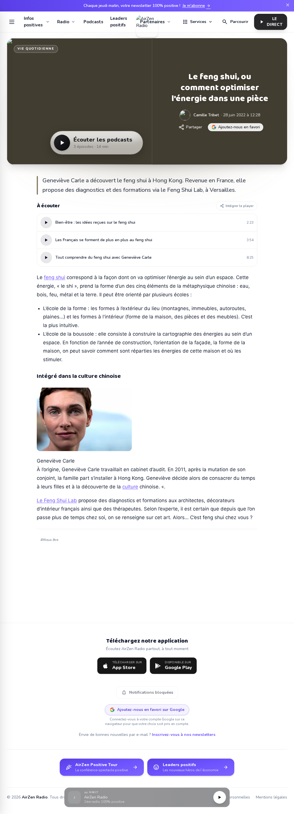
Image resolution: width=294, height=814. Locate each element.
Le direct (271, 21)
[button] (147, 797)
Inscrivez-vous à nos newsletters (183, 734)
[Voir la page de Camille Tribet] (185, 115)
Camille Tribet (206, 115)
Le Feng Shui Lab (57, 500)
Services (197, 22)
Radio (63, 22)
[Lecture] (219, 797)
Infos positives (33, 22)
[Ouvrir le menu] (12, 22)
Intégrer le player (240, 206)
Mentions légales (271, 797)
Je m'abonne (197, 6)
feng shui (54, 277)
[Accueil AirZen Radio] (147, 22)
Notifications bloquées (147, 692)
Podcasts (93, 22)
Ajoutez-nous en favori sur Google (150, 709)
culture (130, 487)
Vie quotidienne (36, 49)
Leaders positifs (118, 22)
